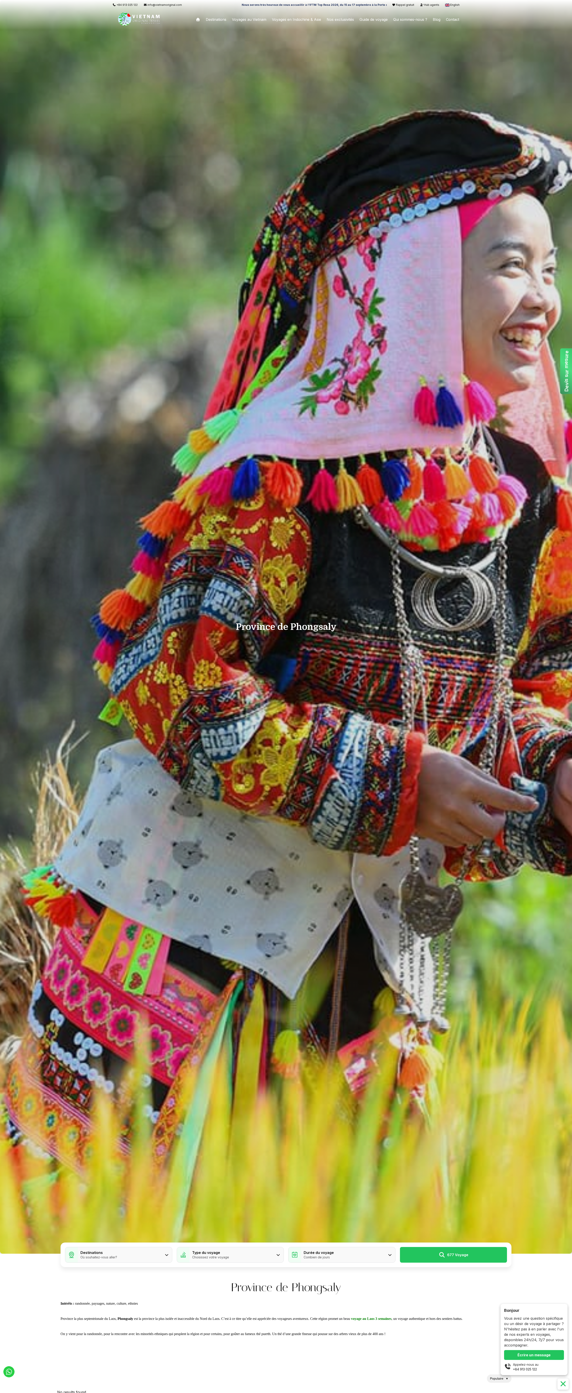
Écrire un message (534, 1355)
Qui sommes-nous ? (410, 19)
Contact (452, 19)
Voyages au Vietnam (249, 19)
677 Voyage (457, 1255)
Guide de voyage (374, 19)
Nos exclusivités (340, 19)
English (455, 4)
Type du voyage (206, 1252)
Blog (436, 19)
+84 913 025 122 (525, 1369)
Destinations (216, 19)
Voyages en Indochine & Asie (296, 19)
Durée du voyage (319, 1252)
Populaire (499, 1378)
